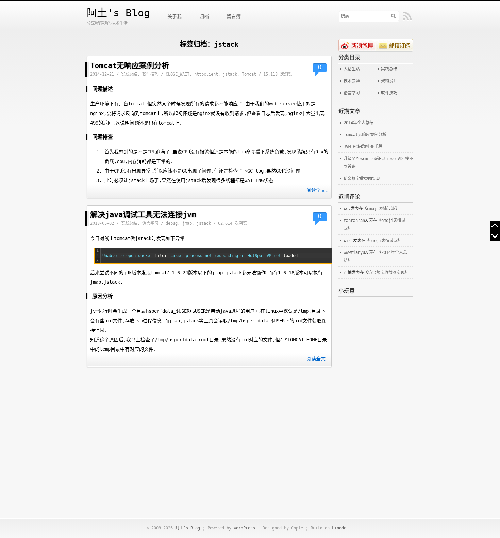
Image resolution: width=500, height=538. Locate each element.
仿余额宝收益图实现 (362, 178)
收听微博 (357, 45)
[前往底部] (495, 236)
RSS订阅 (407, 16)
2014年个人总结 (358, 122)
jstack (230, 74)
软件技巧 (150, 74)
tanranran (354, 220)
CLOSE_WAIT (177, 74)
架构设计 (389, 81)
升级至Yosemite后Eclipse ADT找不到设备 (378, 162)
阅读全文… (317, 190)
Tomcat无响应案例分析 (129, 65)
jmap (187, 223)
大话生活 (352, 69)
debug (172, 223)
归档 (204, 16)
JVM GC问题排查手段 (363, 146)
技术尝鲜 (352, 81)
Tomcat (249, 74)
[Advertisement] (375, 399)
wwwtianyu (354, 252)
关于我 (174, 16)
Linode (339, 528)
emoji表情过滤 (381, 208)
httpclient (206, 74)
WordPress (244, 528)
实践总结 (129, 74)
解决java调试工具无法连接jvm (143, 214)
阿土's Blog (118, 13)
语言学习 (150, 223)
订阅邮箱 (394, 45)
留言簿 (234, 16)
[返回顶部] (495, 226)
